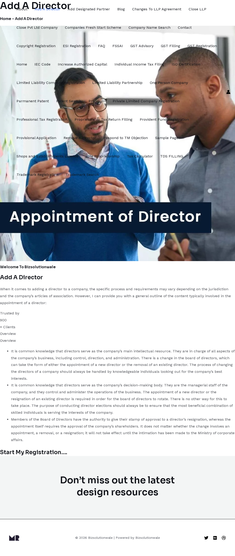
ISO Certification (186, 64)
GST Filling (170, 46)
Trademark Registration (37, 174)
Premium (97, 101)
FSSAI (117, 46)
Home (22, 64)
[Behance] (215, 538)
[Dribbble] (224, 538)
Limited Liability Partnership (117, 82)
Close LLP (197, 9)
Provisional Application (36, 138)
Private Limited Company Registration (146, 101)
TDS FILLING (171, 156)
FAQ (101, 46)
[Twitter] (206, 538)
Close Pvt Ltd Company (37, 27)
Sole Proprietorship (103, 156)
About (22, 9)
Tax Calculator (140, 156)
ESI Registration (77, 46)
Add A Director (47, 9)
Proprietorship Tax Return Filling (103, 119)
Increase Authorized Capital (82, 64)
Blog (121, 9)
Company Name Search (150, 27)
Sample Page (166, 138)
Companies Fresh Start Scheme (93, 27)
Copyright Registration (36, 46)
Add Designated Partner (89, 9)
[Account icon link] (228, 92)
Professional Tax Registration (42, 119)
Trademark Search (82, 174)
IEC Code (42, 64)
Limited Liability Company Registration (51, 82)
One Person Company (169, 82)
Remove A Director (80, 138)
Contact (185, 27)
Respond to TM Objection (126, 138)
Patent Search (68, 101)
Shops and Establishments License (47, 156)
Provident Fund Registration (164, 119)
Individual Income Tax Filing (139, 64)
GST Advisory (142, 46)
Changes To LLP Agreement (156, 9)
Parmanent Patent (33, 101)
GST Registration (202, 46)
